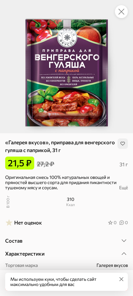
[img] (123, 143)
